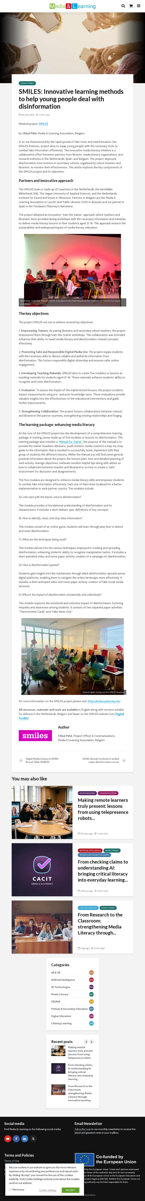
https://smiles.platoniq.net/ (104, 701)
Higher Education (108, 793)
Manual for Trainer (70, 441)
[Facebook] (16, 1138)
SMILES (43, 123)
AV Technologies (87, 793)
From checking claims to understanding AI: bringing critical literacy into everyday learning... (103, 871)
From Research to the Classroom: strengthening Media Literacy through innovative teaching (80, 1093)
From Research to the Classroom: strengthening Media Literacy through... (100, 924)
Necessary (18, 1189)
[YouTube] (7, 1138)
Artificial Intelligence (90, 850)
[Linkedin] (24, 1138)
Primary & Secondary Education (94, 855)
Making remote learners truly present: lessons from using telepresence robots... (103, 809)
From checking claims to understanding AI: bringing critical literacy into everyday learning (80, 1072)
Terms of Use (11, 1160)
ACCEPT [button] (70, 1190)
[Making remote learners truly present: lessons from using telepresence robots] (42, 812)
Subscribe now (83, 1129)
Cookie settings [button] (47, 1190)
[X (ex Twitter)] (33, 1138)
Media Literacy (27, 83)
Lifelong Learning (88, 908)
